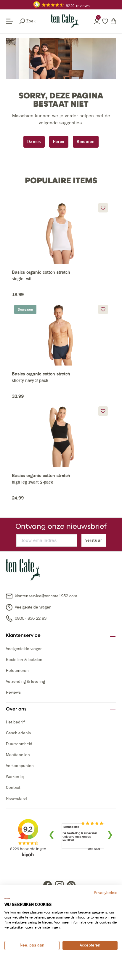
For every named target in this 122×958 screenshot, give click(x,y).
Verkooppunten (20, 765)
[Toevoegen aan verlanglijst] (103, 207)
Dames (34, 141)
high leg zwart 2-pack (32, 482)
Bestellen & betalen (24, 659)
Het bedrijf (15, 722)
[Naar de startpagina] (64, 21)
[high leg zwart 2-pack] (61, 436)
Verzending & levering (25, 681)
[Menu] (12, 21)
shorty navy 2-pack (30, 380)
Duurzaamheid (19, 743)
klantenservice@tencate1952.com (46, 595)
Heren (59, 141)
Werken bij (15, 776)
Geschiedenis (18, 733)
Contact (13, 787)
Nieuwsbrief (16, 798)
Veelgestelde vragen (33, 607)
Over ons (16, 709)
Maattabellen (18, 754)
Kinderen (86, 141)
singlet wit (22, 278)
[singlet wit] (61, 232)
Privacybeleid (106, 892)
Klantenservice (23, 635)
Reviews (13, 692)
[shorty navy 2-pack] (61, 334)
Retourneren (17, 670)
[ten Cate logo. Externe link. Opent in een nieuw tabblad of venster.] (7, 898)
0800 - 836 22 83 (30, 618)
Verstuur (93, 540)
